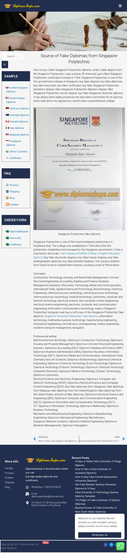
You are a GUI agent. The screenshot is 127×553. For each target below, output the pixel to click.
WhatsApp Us (100, 534)
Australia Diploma (19, 115)
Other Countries (18, 151)
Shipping (15, 191)
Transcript (15, 237)
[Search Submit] (5, 64)
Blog (12, 197)
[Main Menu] (120, 5)
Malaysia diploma (19, 134)
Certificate (15, 158)
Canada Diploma (19, 121)
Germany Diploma (20, 108)
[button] (106, 545)
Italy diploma (17, 128)
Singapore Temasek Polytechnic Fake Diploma (71, 316)
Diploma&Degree (19, 231)
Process (14, 185)
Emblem (14, 204)
